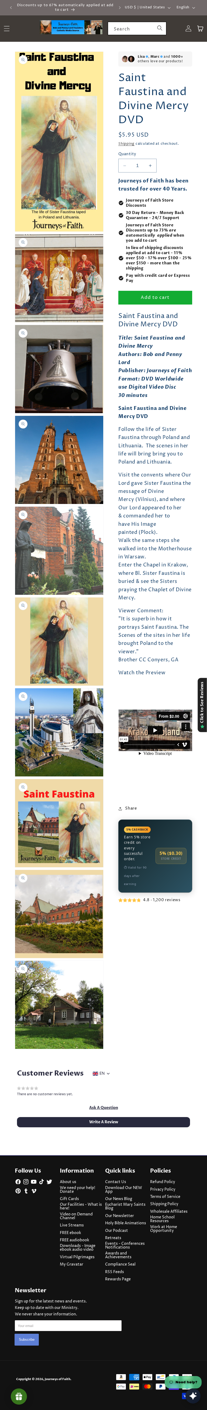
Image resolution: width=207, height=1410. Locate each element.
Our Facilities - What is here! (81, 1206)
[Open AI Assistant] (193, 1396)
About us (68, 1182)
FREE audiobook (74, 1240)
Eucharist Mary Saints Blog (125, 1206)
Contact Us (115, 1182)
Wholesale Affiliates (169, 1212)
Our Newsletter (119, 1216)
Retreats (113, 1238)
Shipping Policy (164, 1204)
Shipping (126, 143)
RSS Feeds (114, 1272)
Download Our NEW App (123, 1190)
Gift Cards (69, 1199)
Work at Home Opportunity (163, 1229)
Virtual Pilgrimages (77, 1257)
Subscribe (26, 1340)
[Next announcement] (120, 7)
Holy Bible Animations (125, 1223)
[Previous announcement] (11, 7)
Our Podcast (116, 1231)
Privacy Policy (162, 1189)
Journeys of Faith (57, 1379)
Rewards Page (118, 1279)
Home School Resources (162, 1219)
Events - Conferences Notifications (125, 1245)
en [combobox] (102, 1073)
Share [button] (131, 808)
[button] (103, 1107)
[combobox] (137, 28)
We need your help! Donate (77, 1190)
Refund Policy (162, 1182)
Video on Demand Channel (76, 1216)
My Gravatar (71, 1264)
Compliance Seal (120, 1264)
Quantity (127, 154)
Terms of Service (165, 1197)
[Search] (159, 28)
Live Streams (72, 1225)
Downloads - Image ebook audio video (77, 1248)
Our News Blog (118, 1199)
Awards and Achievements (118, 1255)
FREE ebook (70, 1233)
